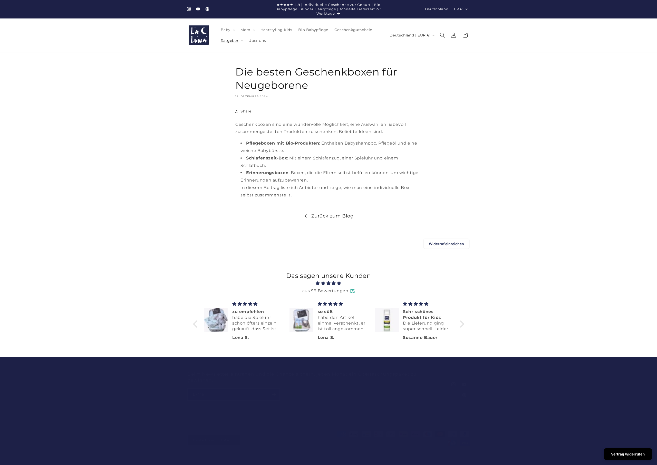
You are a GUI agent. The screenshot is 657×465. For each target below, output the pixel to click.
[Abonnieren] (273, 394)
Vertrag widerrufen (628, 454)
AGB (328, 458)
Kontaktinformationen (394, 458)
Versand (343, 458)
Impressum (363, 458)
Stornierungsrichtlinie (434, 458)
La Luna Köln (210, 458)
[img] (328, 283)
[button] (227, 29)
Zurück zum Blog (332, 216)
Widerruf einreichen (446, 244)
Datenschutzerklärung (303, 458)
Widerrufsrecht (269, 458)
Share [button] (246, 111)
